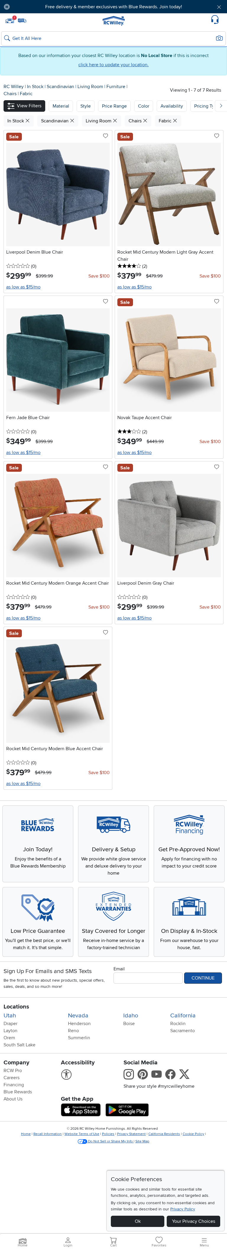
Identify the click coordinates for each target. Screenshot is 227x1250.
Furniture (116, 87)
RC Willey (14, 87)
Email (119, 969)
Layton (10, 1031)
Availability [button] (171, 106)
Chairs (11, 94)
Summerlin (79, 1038)
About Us (13, 1099)
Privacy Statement (131, 1134)
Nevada (78, 1015)
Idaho (130, 1015)
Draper (10, 1024)
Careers (12, 1078)
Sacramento (182, 1031)
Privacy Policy (182, 1209)
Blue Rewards (18, 1092)
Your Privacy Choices (193, 1221)
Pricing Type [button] (207, 106)
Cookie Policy (193, 1134)
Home (26, 1134)
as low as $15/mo (23, 287)
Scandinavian (61, 87)
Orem (9, 1038)
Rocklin (178, 1024)
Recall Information (47, 1134)
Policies (108, 1134)
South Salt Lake (19, 1045)
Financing (14, 1085)
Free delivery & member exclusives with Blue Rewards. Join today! (113, 7)
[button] (32, 7)
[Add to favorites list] (105, 136)
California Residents (164, 1134)
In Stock (36, 87)
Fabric (26, 94)
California (183, 1015)
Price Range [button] (114, 106)
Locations (16, 1006)
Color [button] (143, 106)
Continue (203, 978)
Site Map (142, 1141)
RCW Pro (13, 1071)
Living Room (90, 87)
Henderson (79, 1024)
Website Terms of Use (81, 1134)
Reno (73, 1031)
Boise (129, 1024)
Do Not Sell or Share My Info (110, 1141)
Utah (10, 1015)
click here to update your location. (113, 65)
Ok (138, 1221)
